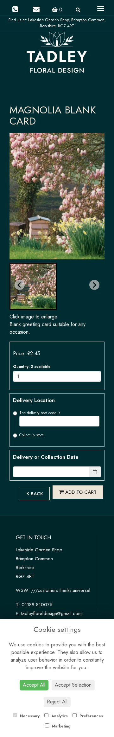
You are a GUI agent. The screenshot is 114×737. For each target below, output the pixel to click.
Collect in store (31, 435)
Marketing (61, 726)
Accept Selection (73, 685)
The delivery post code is (39, 413)
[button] (33, 286)
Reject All (57, 701)
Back (36, 493)
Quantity (32, 366)
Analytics (59, 716)
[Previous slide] (20, 285)
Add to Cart (80, 492)
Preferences (90, 716)
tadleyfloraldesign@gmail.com (51, 613)
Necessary (29, 716)
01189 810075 (37, 604)
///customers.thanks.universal (60, 590)
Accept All (34, 685)
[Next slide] (94, 285)
